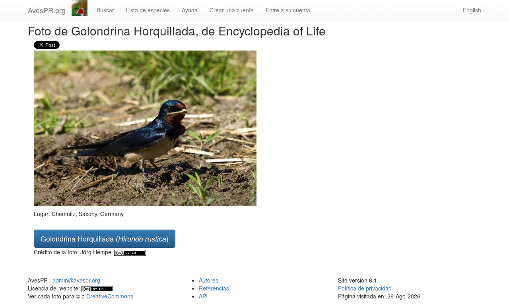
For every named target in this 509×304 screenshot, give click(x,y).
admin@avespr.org (76, 280)
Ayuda (190, 10)
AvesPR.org (47, 10)
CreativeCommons (109, 296)
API (203, 296)
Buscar (105, 10)
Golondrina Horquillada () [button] (105, 238)
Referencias (214, 288)
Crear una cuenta (232, 10)
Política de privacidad (365, 288)
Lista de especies (148, 10)
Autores (208, 280)
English (472, 10)
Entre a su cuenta (288, 10)
